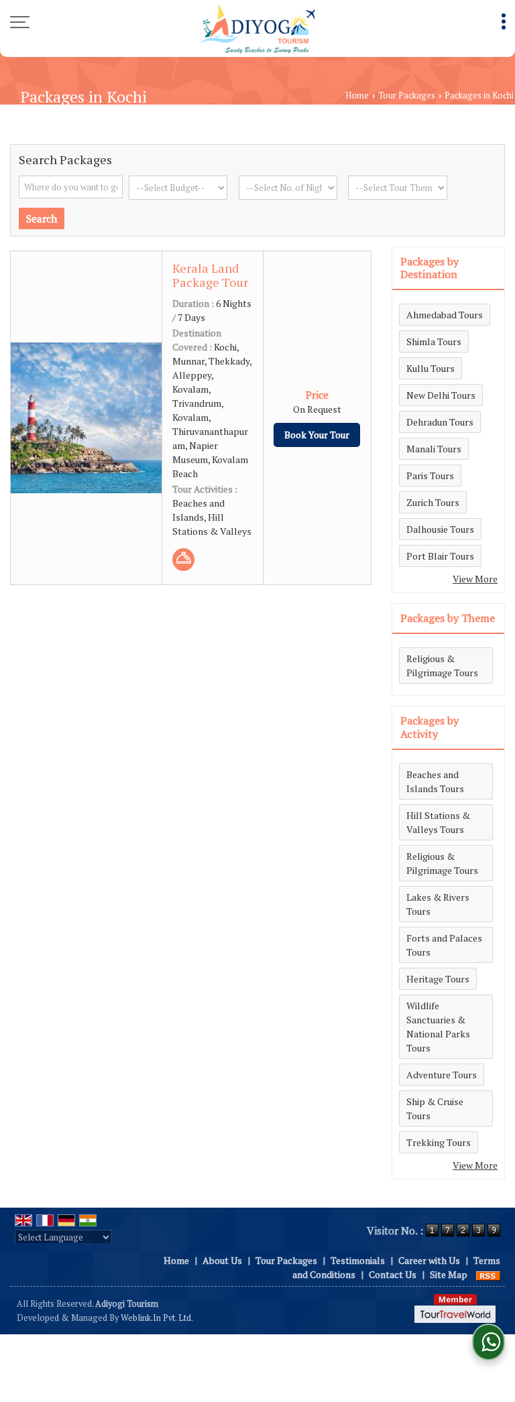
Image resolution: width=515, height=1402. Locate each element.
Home (357, 95)
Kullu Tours (430, 368)
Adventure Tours (441, 1074)
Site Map (448, 1274)
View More (475, 578)
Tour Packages (406, 95)
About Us (222, 1260)
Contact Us (392, 1274)
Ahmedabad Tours (444, 314)
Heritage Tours (437, 978)
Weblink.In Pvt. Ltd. (157, 1318)
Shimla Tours (433, 341)
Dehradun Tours (439, 422)
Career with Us (429, 1260)
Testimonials (358, 1260)
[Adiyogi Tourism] (257, 28)
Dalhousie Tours (440, 529)
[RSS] (488, 1274)
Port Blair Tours (440, 556)
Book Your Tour (316, 434)
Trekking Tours (438, 1142)
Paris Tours (430, 475)
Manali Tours (433, 448)
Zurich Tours (432, 502)
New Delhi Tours (440, 395)
